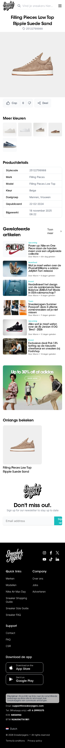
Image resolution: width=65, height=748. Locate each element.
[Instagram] (44, 553)
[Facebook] (51, 553)
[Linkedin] (57, 559)
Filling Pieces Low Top (42, 183)
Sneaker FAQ (13, 614)
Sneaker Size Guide (17, 608)
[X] (57, 553)
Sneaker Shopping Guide (16, 600)
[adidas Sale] (32, 387)
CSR (8, 645)
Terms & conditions (15, 740)
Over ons (37, 578)
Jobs (35, 585)
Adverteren (39, 591)
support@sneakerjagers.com (28, 706)
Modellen (11, 585)
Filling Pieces (37, 177)
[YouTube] (44, 559)
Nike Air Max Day (16, 591)
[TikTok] (51, 559)
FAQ (8, 639)
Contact (10, 632)
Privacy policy (35, 740)
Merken (10, 578)
